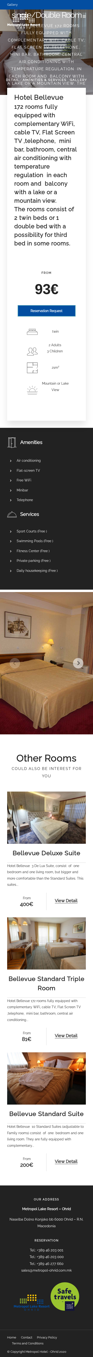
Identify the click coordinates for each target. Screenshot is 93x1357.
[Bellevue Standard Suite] (46, 1078)
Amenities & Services (45, 80)
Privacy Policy (47, 1337)
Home (11, 1337)
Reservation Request (46, 311)
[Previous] (15, 663)
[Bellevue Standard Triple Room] (46, 943)
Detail (12, 80)
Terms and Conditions (27, 1343)
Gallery (12, 4)
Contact (26, 1337)
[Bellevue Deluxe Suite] (46, 818)
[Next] (78, 663)
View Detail (66, 900)
